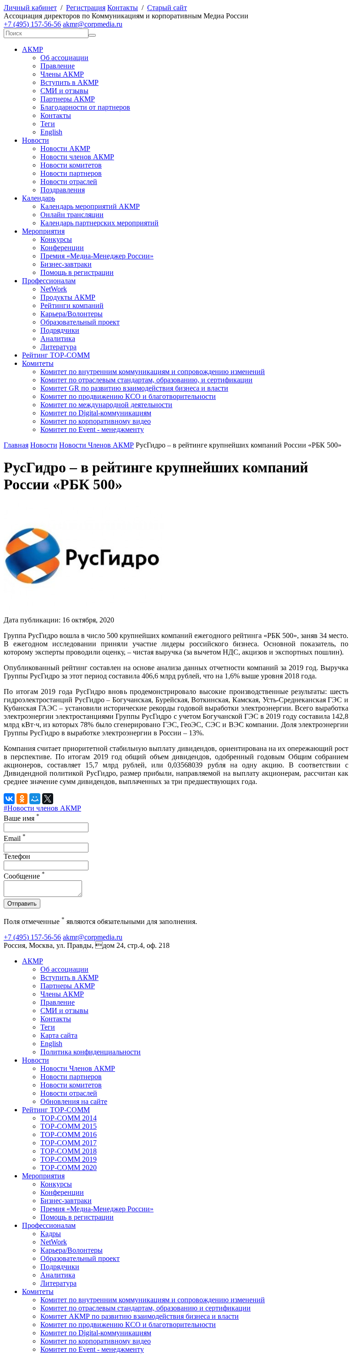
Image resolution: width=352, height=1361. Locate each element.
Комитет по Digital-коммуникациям (95, 413)
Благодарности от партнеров (85, 107)
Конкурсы (56, 239)
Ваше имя (21, 818)
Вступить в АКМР (69, 82)
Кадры (50, 1234)
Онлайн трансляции (72, 214)
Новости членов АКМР (77, 157)
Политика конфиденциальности (90, 1052)
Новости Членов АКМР (96, 445)
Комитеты (38, 363)
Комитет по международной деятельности (106, 405)
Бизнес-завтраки (66, 264)
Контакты (122, 7)
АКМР (32, 49)
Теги (47, 124)
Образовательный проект (80, 322)
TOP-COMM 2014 (68, 1118)
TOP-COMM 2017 (68, 1143)
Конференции (62, 248)
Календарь (38, 198)
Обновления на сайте (73, 1101)
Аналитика (57, 338)
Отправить (22, 903)
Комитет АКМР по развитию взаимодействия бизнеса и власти (139, 1316)
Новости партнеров (71, 173)
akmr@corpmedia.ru (92, 24)
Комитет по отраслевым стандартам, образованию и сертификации (145, 1308)
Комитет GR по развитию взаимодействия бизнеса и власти (134, 388)
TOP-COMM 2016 (68, 1134)
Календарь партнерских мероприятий (99, 223)
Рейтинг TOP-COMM (56, 355)
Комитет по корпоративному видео (95, 421)
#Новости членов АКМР (42, 808)
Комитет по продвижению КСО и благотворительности (128, 396)
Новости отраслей (68, 181)
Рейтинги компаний (72, 305)
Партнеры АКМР (67, 99)
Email (15, 838)
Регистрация (85, 7)
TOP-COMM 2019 (68, 1159)
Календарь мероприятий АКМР (90, 206)
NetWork (53, 289)
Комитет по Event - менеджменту (92, 429)
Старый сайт (167, 7)
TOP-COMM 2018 (68, 1151)
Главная (16, 445)
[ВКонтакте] (9, 798)
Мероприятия (43, 231)
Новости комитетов (71, 165)
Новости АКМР (65, 148)
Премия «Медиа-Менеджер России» (97, 256)
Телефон (17, 856)
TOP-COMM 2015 (68, 1126)
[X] (47, 798)
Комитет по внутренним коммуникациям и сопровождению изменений (152, 371)
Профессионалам (49, 281)
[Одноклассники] (22, 798)
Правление (57, 66)
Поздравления (62, 190)
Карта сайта (58, 1035)
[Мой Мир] (34, 798)
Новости (35, 140)
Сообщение (24, 876)
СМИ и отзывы (64, 91)
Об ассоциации (64, 58)
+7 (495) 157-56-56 (32, 24)
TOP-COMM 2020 (68, 1167)
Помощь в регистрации (77, 272)
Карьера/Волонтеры (71, 314)
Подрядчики (59, 330)
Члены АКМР (62, 74)
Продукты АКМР (67, 297)
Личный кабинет (30, 7)
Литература (58, 347)
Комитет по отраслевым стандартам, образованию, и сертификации (146, 380)
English (51, 132)
